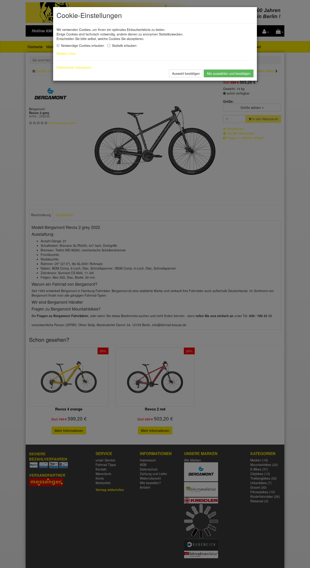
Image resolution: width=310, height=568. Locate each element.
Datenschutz (65, 67)
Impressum (83, 67)
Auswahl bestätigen (186, 73)
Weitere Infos (67, 53)
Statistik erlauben (124, 45)
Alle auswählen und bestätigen (229, 73)
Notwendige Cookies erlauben (82, 45)
